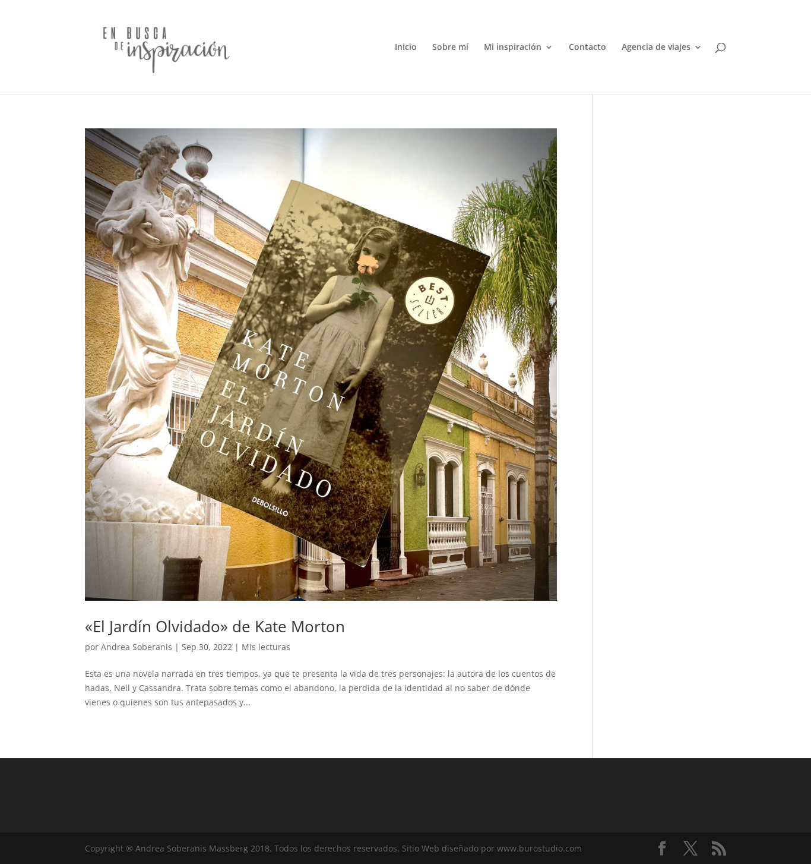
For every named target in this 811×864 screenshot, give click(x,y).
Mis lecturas (266, 646)
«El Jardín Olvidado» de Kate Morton (215, 626)
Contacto (587, 47)
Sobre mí (450, 47)
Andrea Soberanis (136, 646)
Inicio (406, 47)
